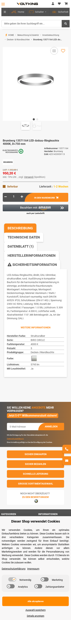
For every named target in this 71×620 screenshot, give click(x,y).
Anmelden (51, 426)
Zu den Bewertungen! (35, 497)
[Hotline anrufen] (66, 449)
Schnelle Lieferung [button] (35, 473)
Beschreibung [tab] (20, 228)
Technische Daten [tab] (24, 237)
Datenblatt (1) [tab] (21, 246)
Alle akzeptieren (36, 601)
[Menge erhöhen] (22, 196)
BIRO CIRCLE (38, 340)
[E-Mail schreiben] (66, 460)
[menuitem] (18, 12)
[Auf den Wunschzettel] (63, 51)
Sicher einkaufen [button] (36, 454)
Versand (29, 177)
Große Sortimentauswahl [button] (35, 483)
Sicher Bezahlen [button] (35, 464)
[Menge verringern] (5, 196)
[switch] (12, 579)
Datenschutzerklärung (15, 439)
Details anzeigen (35, 615)
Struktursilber (38, 336)
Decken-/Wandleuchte (42, 352)
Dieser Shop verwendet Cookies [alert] (35, 521)
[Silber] (34, 358)
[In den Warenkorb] (5, 45)
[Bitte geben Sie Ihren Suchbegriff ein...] (66, 23)
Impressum (33, 568)
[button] (53, 3)
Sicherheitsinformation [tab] (34, 265)
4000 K (34, 344)
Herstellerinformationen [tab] (31, 255)
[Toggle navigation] (3, 4)
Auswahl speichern (36, 610)
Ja (32, 368)
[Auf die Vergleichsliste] (54, 51)
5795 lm (35, 364)
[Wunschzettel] (59, 3)
